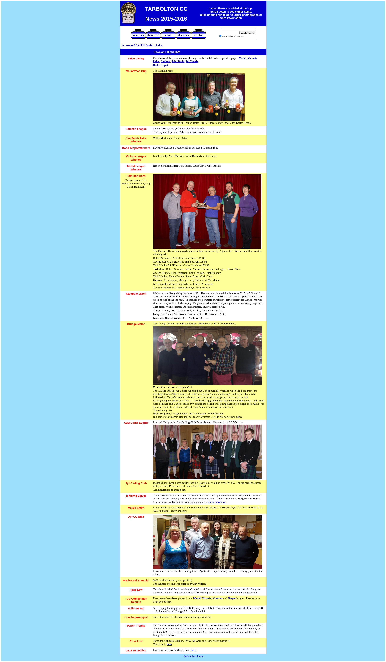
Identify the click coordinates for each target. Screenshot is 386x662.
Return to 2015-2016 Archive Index (141, 45)
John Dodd (178, 61)
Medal (242, 58)
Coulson (165, 61)
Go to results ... (216, 501)
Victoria (252, 58)
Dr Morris (192, 61)
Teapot (232, 598)
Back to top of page (193, 656)
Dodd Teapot (160, 65)
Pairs (156, 61)
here (169, 644)
